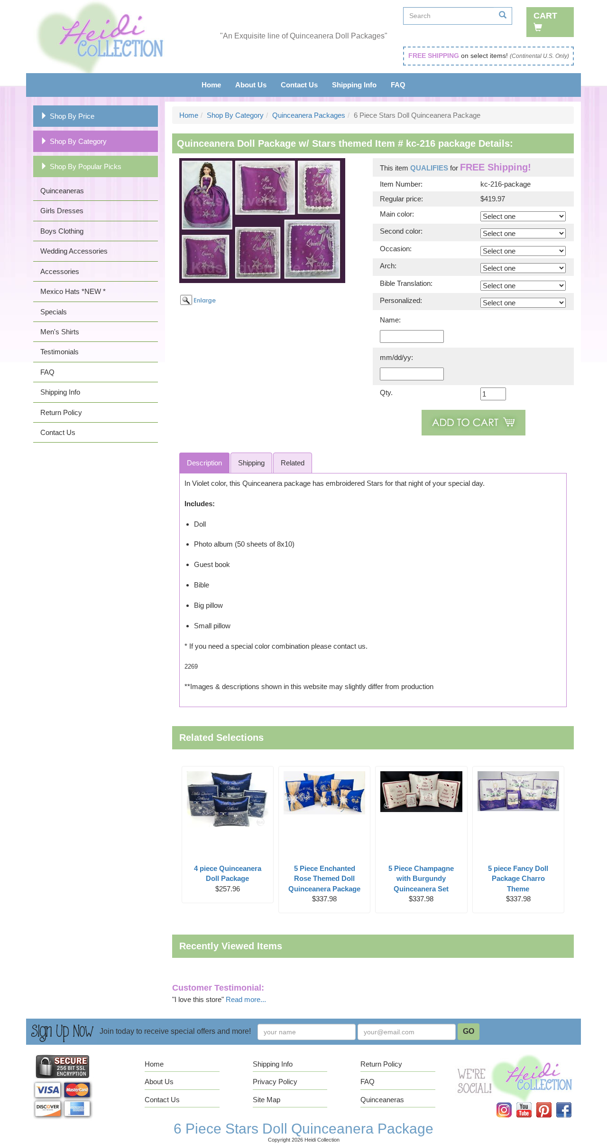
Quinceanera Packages (308, 115)
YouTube (530, 1102)
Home (211, 85)
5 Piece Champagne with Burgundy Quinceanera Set (421, 878)
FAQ (398, 85)
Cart (545, 15)
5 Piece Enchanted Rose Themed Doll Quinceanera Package (324, 878)
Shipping (251, 463)
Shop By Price (72, 116)
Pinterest (550, 1102)
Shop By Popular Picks (85, 166)
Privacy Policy (275, 1082)
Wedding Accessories (74, 251)
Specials (53, 312)
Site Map (266, 1100)
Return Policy (61, 412)
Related (292, 463)
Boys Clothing (61, 231)
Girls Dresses (61, 211)
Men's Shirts (59, 332)
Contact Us (299, 85)
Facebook (569, 1102)
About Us (251, 85)
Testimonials (59, 352)
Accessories (59, 271)
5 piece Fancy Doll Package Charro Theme (518, 878)
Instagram (510, 1102)
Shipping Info (354, 85)
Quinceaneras (62, 191)
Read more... (246, 999)
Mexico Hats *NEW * (73, 291)
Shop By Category (78, 141)
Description (204, 463)
